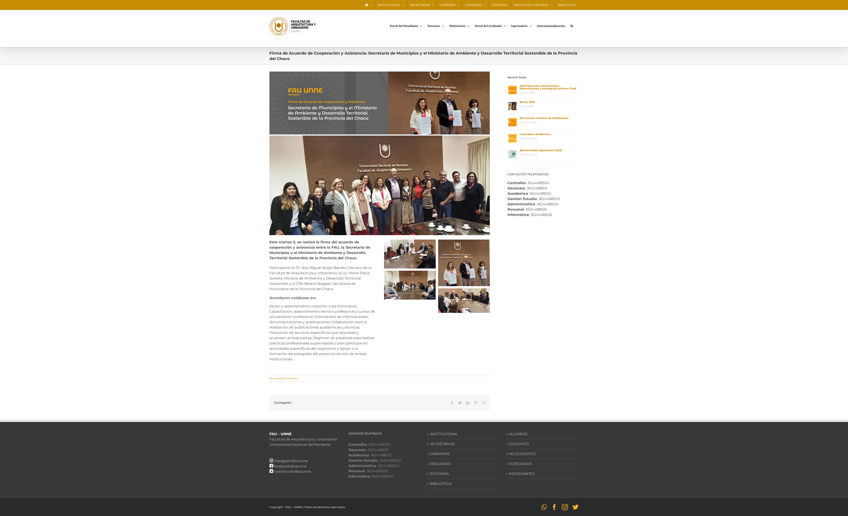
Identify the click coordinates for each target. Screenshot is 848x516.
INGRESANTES (522, 474)
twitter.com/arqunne (292, 471)
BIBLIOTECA (441, 484)
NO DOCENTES (522, 454)
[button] (571, 25)
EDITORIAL (439, 474)
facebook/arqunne (290, 466)
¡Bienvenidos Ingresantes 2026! (541, 150)
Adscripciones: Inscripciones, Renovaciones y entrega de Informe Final (548, 87)
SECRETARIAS (442, 444)
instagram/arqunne (291, 461)
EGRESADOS (520, 464)
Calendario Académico (535, 134)
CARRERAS (440, 454)
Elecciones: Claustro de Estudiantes (544, 118)
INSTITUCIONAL (444, 434)
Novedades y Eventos (283, 378)
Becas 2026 (527, 102)
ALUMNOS (518, 434)
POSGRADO (440, 464)
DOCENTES (519, 444)
